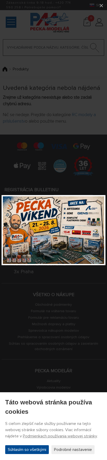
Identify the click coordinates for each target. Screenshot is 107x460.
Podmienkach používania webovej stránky (60, 436)
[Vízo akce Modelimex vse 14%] (53, 230)
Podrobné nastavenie (73, 449)
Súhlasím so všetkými (27, 449)
